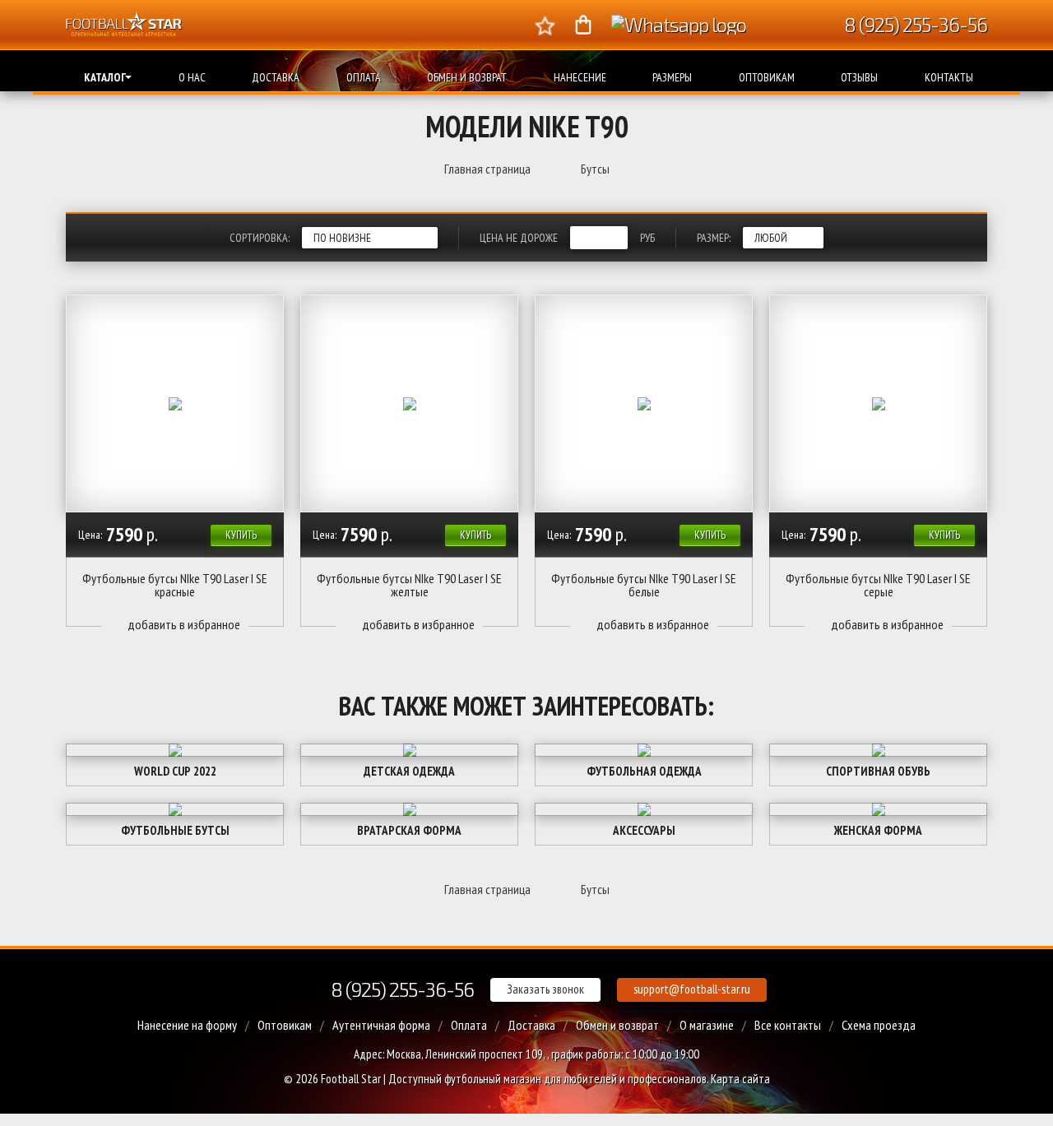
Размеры (672, 77)
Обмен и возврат (467, 77)
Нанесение (580, 77)
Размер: (714, 237)
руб (647, 237)
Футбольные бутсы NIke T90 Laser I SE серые (878, 585)
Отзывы (859, 77)
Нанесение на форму (187, 1025)
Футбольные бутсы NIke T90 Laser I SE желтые (409, 585)
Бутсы (595, 168)
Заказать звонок (545, 989)
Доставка (275, 77)
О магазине (707, 1025)
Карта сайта (740, 1079)
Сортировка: (260, 237)
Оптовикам (767, 77)
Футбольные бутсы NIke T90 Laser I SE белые (643, 585)
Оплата (363, 77)
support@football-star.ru (691, 989)
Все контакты (787, 1025)
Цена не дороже (519, 237)
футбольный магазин (492, 1079)
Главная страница (487, 168)
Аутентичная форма (381, 1025)
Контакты (949, 77)
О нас (192, 77)
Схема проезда (879, 1025)
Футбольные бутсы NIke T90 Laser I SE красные (174, 585)
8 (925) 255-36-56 (402, 988)
